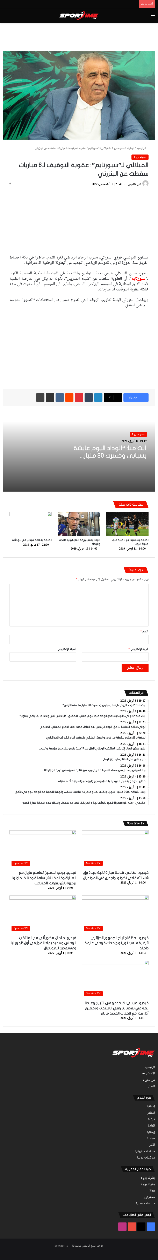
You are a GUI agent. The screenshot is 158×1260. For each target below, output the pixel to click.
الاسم (144, 631)
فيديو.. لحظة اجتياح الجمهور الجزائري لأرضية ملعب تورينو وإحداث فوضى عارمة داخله (117, 943)
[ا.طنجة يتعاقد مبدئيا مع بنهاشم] (30, 524)
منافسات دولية (146, 1158)
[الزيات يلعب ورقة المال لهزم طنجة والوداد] (79, 524)
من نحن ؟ (149, 1080)
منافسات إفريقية (145, 1151)
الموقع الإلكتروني (66, 649)
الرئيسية (141, 148)
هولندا (151, 1138)
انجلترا (151, 1113)
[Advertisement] (79, 36)
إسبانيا (151, 1106)
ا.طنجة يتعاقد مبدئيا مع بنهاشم (32, 540)
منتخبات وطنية (145, 1203)
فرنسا (151, 1119)
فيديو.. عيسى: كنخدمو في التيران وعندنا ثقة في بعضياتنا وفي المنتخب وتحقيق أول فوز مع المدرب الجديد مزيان (117, 1008)
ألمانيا (151, 1126)
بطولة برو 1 (118, 148)
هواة (152, 1191)
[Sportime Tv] (79, 15)
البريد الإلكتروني (138, 649)
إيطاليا (151, 1132)
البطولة (130, 148)
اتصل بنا (150, 1086)
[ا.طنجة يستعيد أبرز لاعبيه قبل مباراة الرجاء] (127, 524)
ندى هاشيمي (134, 184)
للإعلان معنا (148, 1073)
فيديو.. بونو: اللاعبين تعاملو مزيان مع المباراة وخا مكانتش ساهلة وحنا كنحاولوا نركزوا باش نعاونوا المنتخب (44, 878)
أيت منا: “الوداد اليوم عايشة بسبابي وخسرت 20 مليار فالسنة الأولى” (110, 455)
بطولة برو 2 (148, 1184)
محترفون (149, 1197)
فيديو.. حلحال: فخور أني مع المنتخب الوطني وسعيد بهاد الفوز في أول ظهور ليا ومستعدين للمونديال (43, 943)
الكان (152, 1145)
